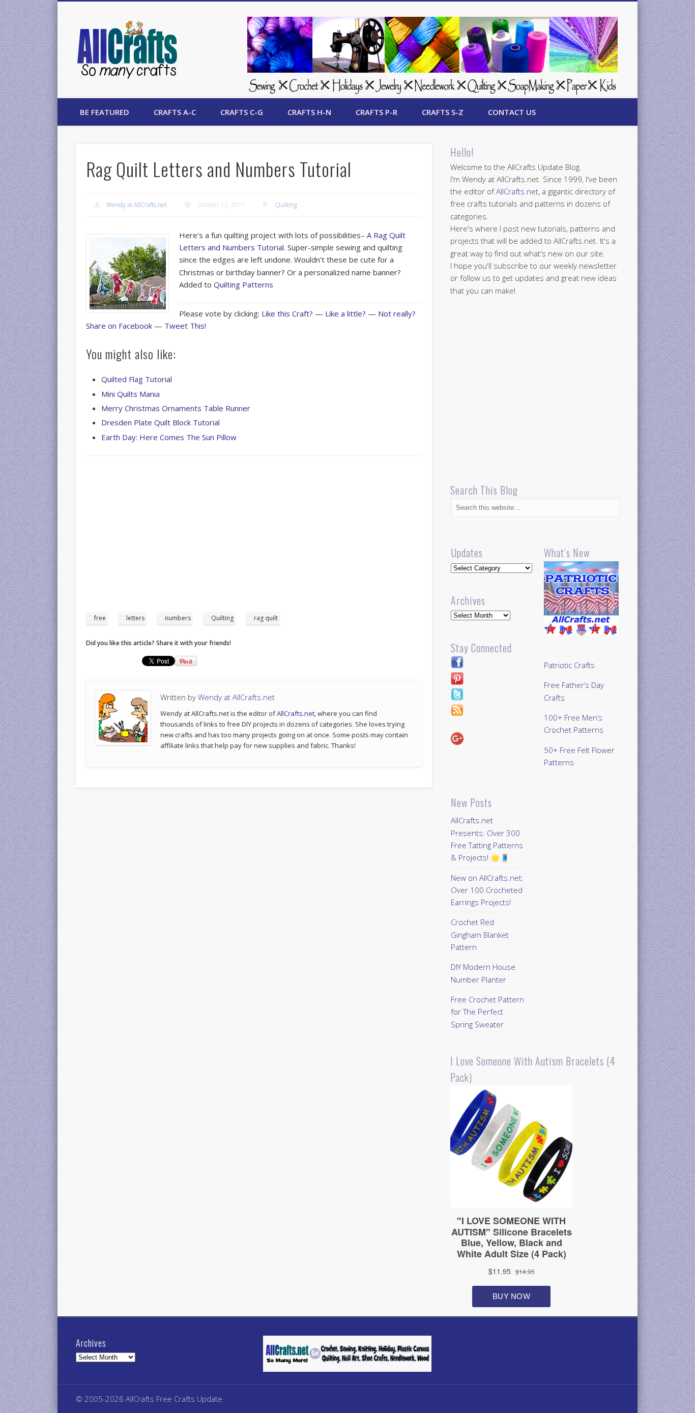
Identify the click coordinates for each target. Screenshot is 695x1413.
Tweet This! (185, 326)
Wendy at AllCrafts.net (136, 204)
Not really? (397, 313)
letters (135, 618)
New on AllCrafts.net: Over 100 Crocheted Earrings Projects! (487, 890)
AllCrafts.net (295, 713)
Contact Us (512, 112)
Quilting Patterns (243, 284)
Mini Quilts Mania (130, 394)
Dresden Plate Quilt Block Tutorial (160, 422)
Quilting (286, 204)
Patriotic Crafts (569, 665)
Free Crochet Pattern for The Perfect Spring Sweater (487, 1011)
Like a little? (345, 313)
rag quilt (266, 618)
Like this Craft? (287, 313)
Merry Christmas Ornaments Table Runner (175, 408)
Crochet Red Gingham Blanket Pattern (480, 934)
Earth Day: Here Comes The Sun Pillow (169, 437)
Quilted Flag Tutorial (136, 379)
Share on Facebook (119, 326)
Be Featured (104, 112)
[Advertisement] (253, 537)
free (100, 618)
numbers (178, 618)
